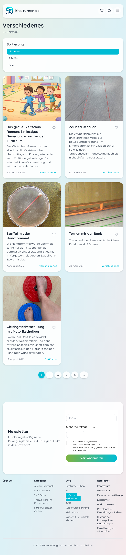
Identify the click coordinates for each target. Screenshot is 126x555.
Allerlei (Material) (44, 485)
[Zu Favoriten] (54, 128)
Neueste (14, 51)
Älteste (13, 58)
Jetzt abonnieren (91, 458)
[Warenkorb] (101, 10)
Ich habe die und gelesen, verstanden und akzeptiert (94, 446)
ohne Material (42, 490)
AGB (68, 503)
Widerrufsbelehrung (77, 507)
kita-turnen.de (27, 11)
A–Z (11, 64)
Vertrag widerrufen (72, 497)
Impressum (103, 485)
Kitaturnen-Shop (75, 485)
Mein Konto (72, 512)
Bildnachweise (105, 504)
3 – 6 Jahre (40, 495)
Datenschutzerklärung (84, 447)
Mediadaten (104, 490)
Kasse (69, 490)
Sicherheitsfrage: (80, 426)
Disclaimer (103, 499)
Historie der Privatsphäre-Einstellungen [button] (105, 520)
